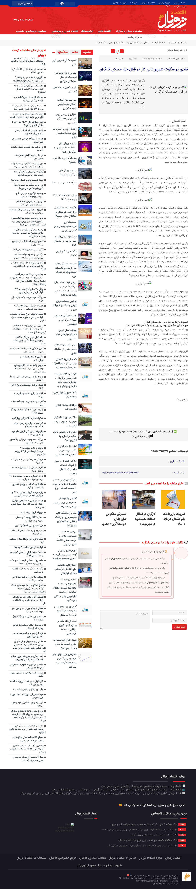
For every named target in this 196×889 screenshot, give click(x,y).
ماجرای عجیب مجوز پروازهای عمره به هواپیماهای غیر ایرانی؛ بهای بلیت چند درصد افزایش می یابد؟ (28, 221)
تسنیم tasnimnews (163, 451)
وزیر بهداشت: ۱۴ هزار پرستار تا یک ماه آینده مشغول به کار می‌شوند (27, 165)
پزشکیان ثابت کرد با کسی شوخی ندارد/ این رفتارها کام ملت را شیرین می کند (28, 749)
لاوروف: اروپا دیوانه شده (32, 512)
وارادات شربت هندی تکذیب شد (66, 407)
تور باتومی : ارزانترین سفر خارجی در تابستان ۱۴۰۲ (65, 241)
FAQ (168, 6)
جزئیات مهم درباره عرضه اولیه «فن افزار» (27, 299)
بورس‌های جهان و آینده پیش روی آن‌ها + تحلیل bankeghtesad (64, 554)
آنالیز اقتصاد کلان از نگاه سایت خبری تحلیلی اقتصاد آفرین (66, 450)
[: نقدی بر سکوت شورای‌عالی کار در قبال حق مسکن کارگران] (103, 51)
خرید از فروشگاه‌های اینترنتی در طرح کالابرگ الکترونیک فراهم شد (65, 363)
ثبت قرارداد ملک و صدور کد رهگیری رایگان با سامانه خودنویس (67, 627)
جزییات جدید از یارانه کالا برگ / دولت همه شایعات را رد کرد (28, 307)
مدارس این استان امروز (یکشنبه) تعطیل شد (28, 618)
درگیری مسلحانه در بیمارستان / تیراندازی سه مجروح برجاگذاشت (28, 79)
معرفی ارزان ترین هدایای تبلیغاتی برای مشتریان (66, 334)
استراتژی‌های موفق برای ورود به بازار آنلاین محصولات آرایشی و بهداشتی (64, 660)
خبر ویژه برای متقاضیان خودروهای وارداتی (27, 704)
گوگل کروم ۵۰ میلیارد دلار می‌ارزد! (28, 249)
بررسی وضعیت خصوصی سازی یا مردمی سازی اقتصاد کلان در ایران (66, 538)
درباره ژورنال (164, 2)
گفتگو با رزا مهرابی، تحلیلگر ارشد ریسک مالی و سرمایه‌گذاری (28, 173)
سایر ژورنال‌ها (134, 37)
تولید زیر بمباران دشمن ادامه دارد (28, 689)
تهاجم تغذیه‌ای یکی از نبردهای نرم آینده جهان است (27, 433)
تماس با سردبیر (148, 2)
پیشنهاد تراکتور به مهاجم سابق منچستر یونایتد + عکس (29, 195)
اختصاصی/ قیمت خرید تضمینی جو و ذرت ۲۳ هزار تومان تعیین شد (27, 107)
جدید (75, 52)
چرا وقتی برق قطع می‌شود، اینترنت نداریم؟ (27, 148)
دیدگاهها (63, 52)
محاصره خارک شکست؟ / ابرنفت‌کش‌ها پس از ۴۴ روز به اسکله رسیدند (30, 451)
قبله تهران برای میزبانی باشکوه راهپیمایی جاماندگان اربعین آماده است (29, 340)
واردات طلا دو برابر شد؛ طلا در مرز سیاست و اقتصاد (27, 578)
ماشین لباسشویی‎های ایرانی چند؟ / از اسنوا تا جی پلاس (65, 305)
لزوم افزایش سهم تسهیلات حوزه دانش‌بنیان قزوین (28, 635)
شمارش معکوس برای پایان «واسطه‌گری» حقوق (114, 518)
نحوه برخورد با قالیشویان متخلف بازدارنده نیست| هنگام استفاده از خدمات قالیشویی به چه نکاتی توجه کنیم (65, 589)
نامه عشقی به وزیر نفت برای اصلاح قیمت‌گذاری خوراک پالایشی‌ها (27, 658)
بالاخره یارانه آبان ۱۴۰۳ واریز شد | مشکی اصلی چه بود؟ (27, 123)
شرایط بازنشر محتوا (110, 865)
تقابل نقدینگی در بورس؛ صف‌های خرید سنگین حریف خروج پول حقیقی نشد (146, 845)
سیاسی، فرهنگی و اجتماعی (31, 31)
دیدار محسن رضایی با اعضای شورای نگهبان (26, 674)
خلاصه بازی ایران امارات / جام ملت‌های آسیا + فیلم (29, 132)
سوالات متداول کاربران (92, 857)
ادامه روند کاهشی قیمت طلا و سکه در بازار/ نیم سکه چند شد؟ (26, 562)
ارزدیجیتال (86, 31)
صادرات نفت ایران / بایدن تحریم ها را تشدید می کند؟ (26, 553)
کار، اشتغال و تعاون (174, 50)
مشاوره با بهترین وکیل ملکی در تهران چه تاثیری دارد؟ (65, 436)
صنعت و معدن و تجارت (129, 31)
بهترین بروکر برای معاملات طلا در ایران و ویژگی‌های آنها (65, 147)
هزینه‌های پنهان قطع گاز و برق (29, 525)
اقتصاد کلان (104, 31)
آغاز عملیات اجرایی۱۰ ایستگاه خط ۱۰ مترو (26, 403)
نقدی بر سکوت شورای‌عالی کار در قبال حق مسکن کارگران (143, 69)
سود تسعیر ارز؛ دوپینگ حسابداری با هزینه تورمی (26, 696)
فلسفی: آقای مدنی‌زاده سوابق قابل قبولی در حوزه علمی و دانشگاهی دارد (29, 600)
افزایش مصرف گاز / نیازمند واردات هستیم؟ (27, 461)
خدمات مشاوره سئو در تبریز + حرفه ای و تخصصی (65, 320)
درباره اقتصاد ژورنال (150, 857)
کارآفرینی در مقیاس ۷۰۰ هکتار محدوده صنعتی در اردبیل (29, 203)
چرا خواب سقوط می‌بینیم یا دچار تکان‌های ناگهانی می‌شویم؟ (28, 186)
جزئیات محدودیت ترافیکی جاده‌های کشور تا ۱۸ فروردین (26, 441)
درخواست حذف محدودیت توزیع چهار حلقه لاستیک (28, 626)
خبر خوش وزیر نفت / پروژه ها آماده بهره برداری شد (26, 683)
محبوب (87, 52)
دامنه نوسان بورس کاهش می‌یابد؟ (27, 180)
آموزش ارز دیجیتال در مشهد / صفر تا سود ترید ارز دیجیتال (65, 611)
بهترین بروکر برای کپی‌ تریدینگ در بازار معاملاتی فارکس (66, 77)
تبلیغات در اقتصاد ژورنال (31, 857)
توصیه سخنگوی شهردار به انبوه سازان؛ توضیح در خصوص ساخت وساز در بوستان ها (29, 233)
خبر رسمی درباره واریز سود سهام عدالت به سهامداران (28, 424)
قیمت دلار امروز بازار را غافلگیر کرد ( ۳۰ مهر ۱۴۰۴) (27, 70)
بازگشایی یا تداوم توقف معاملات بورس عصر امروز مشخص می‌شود (27, 256)
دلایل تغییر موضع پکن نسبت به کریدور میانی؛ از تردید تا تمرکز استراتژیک (30, 89)
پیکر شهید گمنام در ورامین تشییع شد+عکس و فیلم (28, 486)
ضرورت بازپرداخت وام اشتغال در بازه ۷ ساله (174, 518)
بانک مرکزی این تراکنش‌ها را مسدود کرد (26, 540)
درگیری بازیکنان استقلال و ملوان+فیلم (31, 358)
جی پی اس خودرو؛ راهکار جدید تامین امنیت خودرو (67, 104)
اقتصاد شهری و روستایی (65, 31)
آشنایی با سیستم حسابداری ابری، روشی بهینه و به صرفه (65, 502)
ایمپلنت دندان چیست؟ (64, 183)
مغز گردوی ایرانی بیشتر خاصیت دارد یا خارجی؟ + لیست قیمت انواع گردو (65, 486)
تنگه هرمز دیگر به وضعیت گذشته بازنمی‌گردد (27, 570)
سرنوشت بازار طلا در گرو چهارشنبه (27, 418)
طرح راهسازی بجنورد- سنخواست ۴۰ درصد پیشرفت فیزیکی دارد (26, 477)
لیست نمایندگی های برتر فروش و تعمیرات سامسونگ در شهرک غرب (66, 270)
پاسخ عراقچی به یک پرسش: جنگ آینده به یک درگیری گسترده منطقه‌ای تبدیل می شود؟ (28, 588)
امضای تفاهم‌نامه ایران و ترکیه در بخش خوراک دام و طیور (28, 739)
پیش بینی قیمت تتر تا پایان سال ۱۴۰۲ (65, 197)
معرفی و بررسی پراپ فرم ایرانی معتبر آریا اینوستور (66, 118)
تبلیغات (133, 2)
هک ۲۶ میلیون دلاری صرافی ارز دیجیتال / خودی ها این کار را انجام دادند (28, 61)
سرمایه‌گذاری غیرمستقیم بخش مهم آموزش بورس (65, 226)
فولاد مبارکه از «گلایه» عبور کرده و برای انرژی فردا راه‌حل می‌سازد (151, 840)
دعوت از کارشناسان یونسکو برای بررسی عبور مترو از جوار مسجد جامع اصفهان (28, 729)
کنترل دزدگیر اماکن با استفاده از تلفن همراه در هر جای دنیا (26, 350)
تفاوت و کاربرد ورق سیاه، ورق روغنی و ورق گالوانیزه (157, 834)
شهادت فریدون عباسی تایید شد (28, 547)
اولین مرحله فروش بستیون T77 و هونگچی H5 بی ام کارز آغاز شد (27, 494)
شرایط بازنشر (180, 6)
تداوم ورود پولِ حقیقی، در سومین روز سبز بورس (27, 243)
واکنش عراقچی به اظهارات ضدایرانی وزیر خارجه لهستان (26, 666)
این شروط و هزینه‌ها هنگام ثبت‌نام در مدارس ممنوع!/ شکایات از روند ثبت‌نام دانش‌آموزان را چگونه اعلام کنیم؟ (28, 716)
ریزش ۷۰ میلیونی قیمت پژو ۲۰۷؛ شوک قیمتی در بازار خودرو (28, 290)
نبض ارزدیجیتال (86, 865)
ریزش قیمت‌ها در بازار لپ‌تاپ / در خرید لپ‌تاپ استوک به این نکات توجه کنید (65, 288)
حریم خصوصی (119, 2)
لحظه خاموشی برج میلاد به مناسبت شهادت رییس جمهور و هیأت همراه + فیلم (28, 317)
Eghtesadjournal (159, 883)
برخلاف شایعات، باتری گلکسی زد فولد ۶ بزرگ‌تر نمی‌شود (28, 99)
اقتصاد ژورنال (180, 2)
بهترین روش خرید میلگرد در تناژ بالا (67, 172)
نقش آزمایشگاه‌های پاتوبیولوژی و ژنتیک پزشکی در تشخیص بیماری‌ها (66, 519)
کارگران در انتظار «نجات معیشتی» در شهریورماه (145, 518)
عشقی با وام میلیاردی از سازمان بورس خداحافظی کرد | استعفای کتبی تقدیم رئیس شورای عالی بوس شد (29, 646)
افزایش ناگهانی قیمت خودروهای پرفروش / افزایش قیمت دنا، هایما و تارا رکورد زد (66, 380)
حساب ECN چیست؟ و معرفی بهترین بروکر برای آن (29, 519)
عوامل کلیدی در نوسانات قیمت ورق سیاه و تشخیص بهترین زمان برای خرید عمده (143, 829)
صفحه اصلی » (158, 43)
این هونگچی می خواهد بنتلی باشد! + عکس (26, 378)
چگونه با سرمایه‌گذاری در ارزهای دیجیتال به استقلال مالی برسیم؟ (65, 212)
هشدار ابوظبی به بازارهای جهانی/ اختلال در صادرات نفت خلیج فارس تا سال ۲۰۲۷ (28, 504)
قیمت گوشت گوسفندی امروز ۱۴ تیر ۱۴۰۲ (27, 386)
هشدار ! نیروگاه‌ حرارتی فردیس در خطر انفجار (27, 140)
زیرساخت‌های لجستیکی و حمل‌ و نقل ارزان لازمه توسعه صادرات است (26, 115)
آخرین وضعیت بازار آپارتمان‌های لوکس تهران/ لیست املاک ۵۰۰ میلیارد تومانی (30, 368)
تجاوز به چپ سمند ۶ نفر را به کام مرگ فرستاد (27, 532)
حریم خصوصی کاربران (62, 857)
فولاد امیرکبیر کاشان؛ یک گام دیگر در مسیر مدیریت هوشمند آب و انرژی (148, 824)
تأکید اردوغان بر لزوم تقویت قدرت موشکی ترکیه (27, 469)
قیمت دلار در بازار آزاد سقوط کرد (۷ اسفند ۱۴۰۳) (27, 411)
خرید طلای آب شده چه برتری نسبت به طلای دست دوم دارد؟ (65, 644)
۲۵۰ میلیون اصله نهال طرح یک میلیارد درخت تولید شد (65, 421)
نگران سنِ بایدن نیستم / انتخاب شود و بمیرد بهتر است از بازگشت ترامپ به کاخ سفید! (29, 329)
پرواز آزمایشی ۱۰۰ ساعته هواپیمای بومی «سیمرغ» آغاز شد (28, 758)
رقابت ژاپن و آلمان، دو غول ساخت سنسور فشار (65, 133)
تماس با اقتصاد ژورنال (122, 857)
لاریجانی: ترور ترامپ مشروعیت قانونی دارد (29, 156)
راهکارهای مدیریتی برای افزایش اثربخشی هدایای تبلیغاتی (65, 569)
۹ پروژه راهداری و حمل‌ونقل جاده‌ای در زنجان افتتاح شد (26, 211)
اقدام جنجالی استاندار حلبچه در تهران (28, 395)
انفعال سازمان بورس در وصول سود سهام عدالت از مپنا (27, 610)
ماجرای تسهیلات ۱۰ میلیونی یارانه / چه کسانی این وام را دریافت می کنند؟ (28, 266)
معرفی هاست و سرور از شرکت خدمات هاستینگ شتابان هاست (66, 467)
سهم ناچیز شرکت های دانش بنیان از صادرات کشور (65, 349)
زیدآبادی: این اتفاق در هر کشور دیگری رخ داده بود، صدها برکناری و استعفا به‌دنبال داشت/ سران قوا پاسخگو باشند (28, 279)
